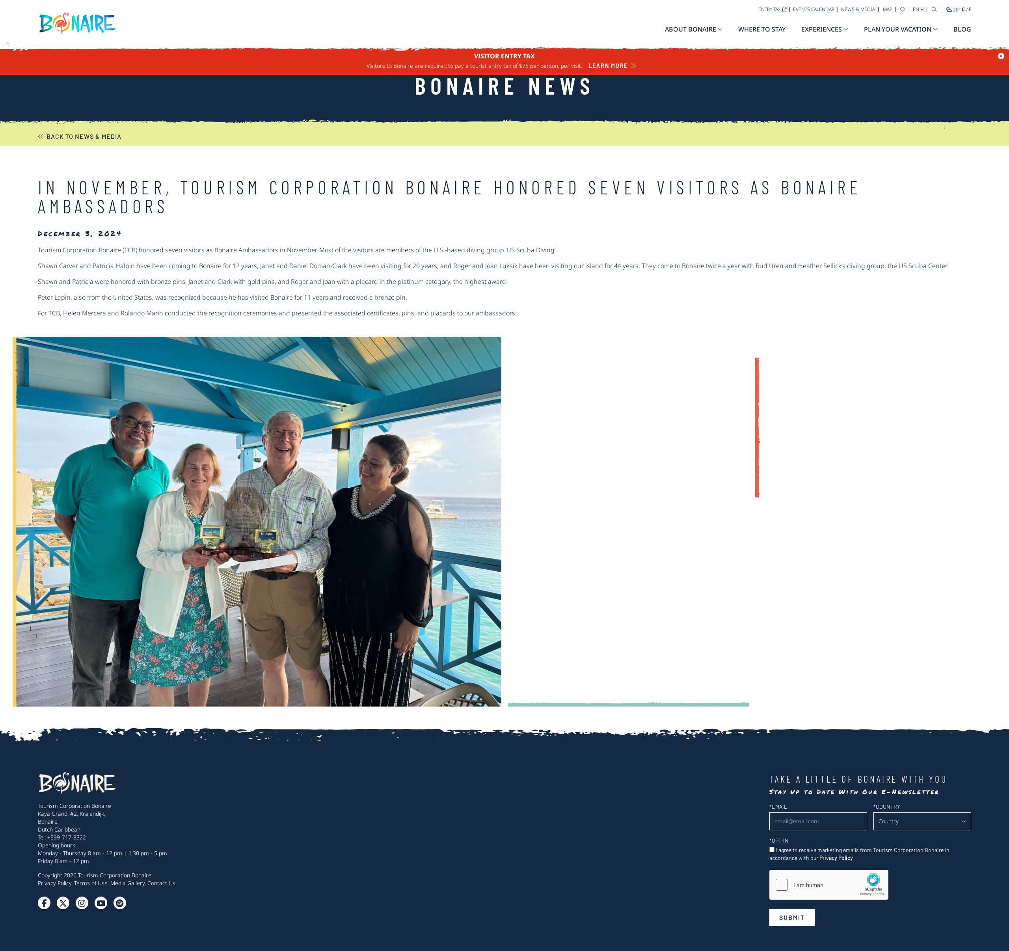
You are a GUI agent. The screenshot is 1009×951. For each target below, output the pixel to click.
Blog (962, 29)
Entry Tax (769, 9)
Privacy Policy (54, 883)
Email (778, 806)
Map (887, 9)
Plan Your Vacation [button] (897, 29)
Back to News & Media (84, 136)
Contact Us (161, 883)
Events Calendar (813, 9)
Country (886, 806)
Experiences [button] (821, 29)
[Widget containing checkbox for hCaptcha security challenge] (828, 885)
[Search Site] (934, 9)
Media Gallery (127, 883)
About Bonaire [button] (690, 29)
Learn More (608, 65)
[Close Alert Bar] (1001, 56)
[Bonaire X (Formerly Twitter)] (44, 903)
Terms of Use (91, 883)
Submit (792, 917)
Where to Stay (762, 29)
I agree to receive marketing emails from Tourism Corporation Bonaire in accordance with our (859, 854)
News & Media (858, 9)
